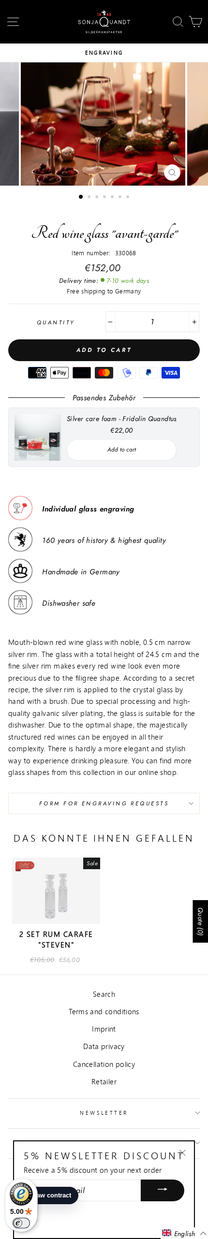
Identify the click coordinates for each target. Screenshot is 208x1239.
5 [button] (113, 197)
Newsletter (104, 1112)
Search (104, 994)
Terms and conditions (104, 1011)
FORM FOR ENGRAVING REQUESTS (104, 803)
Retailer (104, 1081)
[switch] (21, 1223)
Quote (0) (200, 921)
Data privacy (104, 1046)
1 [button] (81, 197)
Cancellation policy (104, 1064)
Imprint (104, 1028)
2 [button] (90, 197)
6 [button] (121, 197)
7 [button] (128, 197)
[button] (184, 1233)
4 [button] (105, 197)
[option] (104, 52)
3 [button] (97, 197)
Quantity (56, 322)
